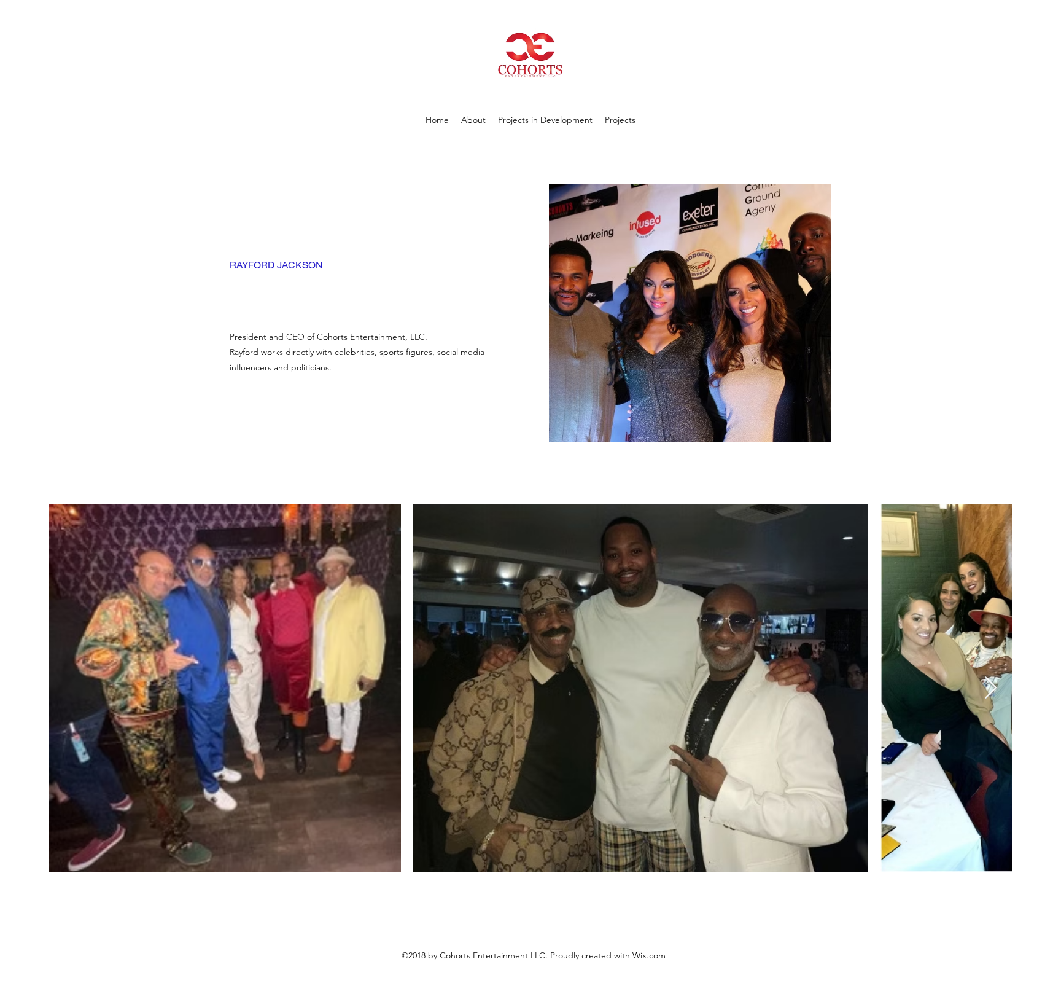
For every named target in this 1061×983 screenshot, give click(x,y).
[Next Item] (991, 688)
